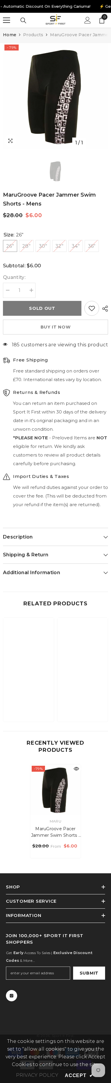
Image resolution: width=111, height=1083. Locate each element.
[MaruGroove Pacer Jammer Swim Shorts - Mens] (55, 789)
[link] (28, 699)
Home (9, 34)
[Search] (23, 20)
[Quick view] (76, 768)
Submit (89, 973)
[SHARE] (103, 308)
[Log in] (87, 20)
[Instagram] (11, 995)
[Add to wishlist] (91, 308)
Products (33, 34)
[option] (55, 96)
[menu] (6, 20)
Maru (55, 821)
